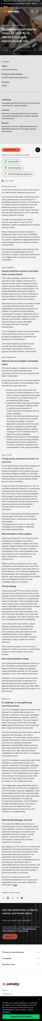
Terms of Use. (23, 931)
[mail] (21, 897)
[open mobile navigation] (37, 11)
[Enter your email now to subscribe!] (21, 922)
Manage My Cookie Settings (21, 1017)
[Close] (39, 999)
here (15, 885)
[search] (32, 11)
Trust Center (7, 994)
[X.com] (12, 897)
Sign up (8, 936)
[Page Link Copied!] (3, 897)
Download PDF (10, 150)
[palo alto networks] (11, 11)
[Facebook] (17, 897)
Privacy (4, 990)
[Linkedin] (7, 897)
